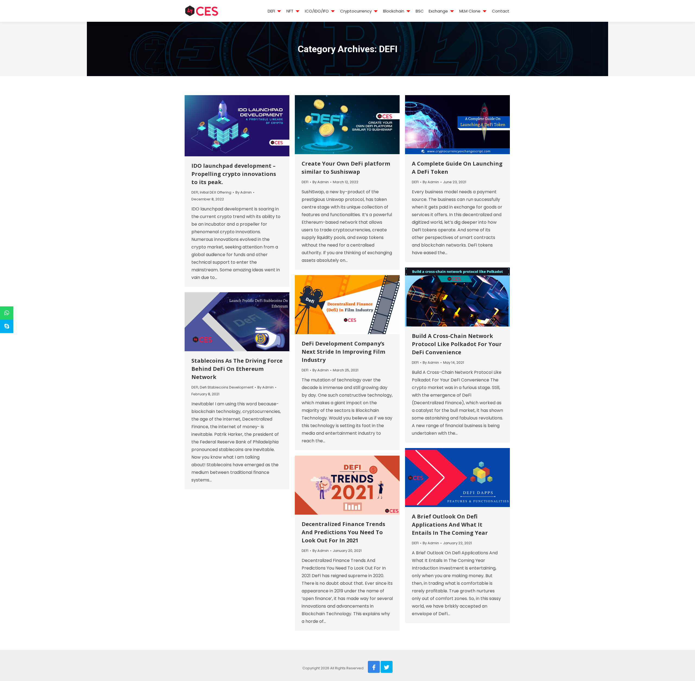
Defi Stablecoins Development (226, 387)
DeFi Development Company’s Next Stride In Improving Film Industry (343, 351)
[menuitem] (271, 10)
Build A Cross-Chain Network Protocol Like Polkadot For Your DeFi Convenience (457, 344)
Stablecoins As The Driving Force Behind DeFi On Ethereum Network (237, 369)
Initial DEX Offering (215, 192)
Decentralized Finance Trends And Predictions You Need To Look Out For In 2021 (343, 532)
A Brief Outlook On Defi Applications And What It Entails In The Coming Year (450, 524)
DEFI (194, 192)
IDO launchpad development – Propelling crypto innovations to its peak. (233, 174)
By (243, 192)
